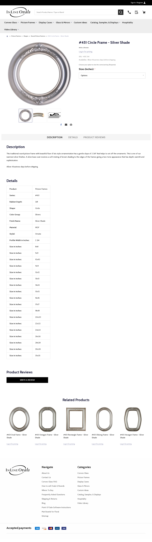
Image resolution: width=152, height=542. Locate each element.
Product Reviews (94, 137)
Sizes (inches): (87, 69)
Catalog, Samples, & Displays (104, 22)
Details (73, 137)
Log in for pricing (85, 51)
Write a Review (84, 47)
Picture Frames (28, 22)
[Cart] (143, 12)
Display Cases (45, 22)
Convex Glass (10, 22)
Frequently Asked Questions (53, 494)
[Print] (71, 124)
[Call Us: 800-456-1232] (129, 12)
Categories (84, 467)
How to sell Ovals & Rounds (53, 486)
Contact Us (46, 477)
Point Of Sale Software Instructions (56, 507)
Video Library (10, 29)
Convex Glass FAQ (49, 482)
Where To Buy (47, 490)
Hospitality (127, 22)
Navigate (47, 467)
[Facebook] (61, 124)
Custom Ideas (80, 22)
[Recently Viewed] (136, 12)
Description (54, 137)
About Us (45, 473)
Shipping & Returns (49, 499)
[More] (18, 22)
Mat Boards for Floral (50, 512)
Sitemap (45, 516)
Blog (43, 503)
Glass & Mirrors (63, 22)
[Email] (66, 124)
